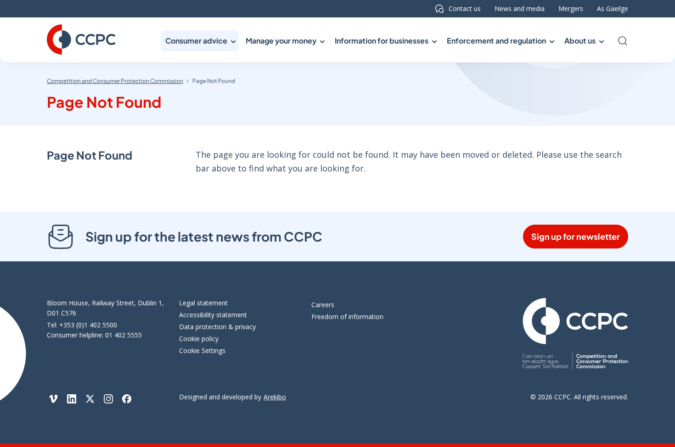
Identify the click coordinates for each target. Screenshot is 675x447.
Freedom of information (347, 316)
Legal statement (203, 302)
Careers (322, 304)
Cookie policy (199, 338)
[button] (200, 40)
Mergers (570, 8)
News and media (520, 8)
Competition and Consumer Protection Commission (115, 80)
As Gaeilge (612, 8)
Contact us (465, 8)
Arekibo (275, 396)
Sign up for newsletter (575, 236)
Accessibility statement (213, 314)
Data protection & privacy (217, 326)
